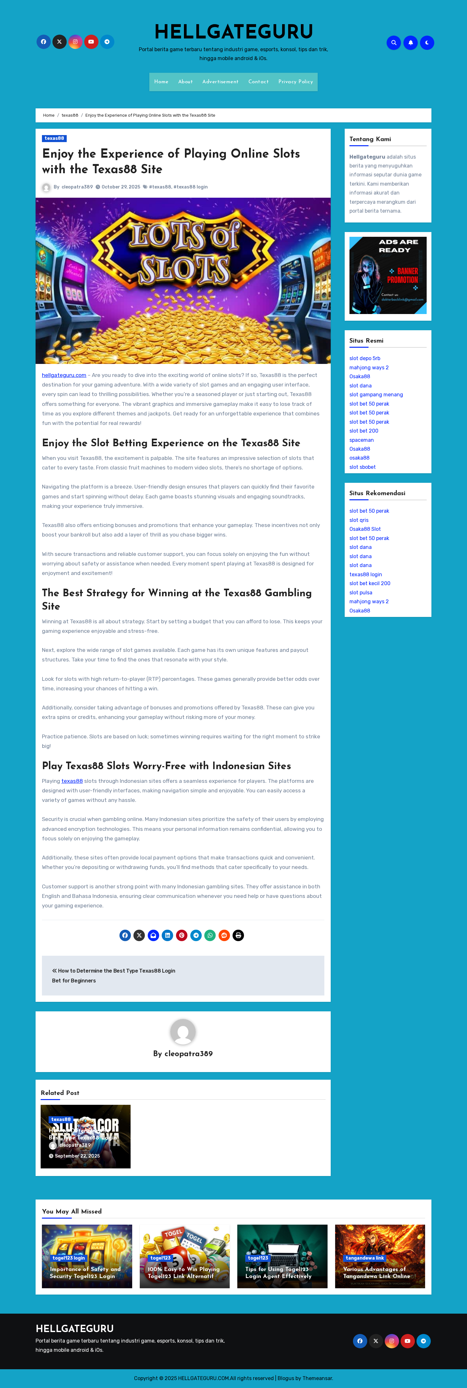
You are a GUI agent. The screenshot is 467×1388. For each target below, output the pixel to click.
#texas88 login (190, 187)
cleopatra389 (77, 187)
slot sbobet (362, 467)
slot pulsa (360, 593)
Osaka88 (359, 376)
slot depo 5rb (364, 358)
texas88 (54, 138)
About (185, 82)
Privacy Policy (295, 82)
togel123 (160, 1258)
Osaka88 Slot (365, 529)
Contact (258, 82)
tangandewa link (365, 1258)
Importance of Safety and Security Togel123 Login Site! (85, 1276)
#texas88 (160, 187)
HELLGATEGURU (234, 33)
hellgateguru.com (64, 375)
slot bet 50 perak (369, 404)
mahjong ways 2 (369, 368)
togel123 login (68, 1258)
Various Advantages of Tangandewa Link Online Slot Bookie (376, 1276)
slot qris (359, 520)
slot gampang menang (376, 395)
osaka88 (359, 458)
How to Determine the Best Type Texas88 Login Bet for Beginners (83, 1138)
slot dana (360, 386)
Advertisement (220, 82)
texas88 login (365, 574)
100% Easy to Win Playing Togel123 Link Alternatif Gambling (184, 1276)
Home (161, 82)
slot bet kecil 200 (369, 583)
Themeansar (317, 1378)
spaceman (361, 440)
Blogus (286, 1378)
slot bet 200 (363, 431)
